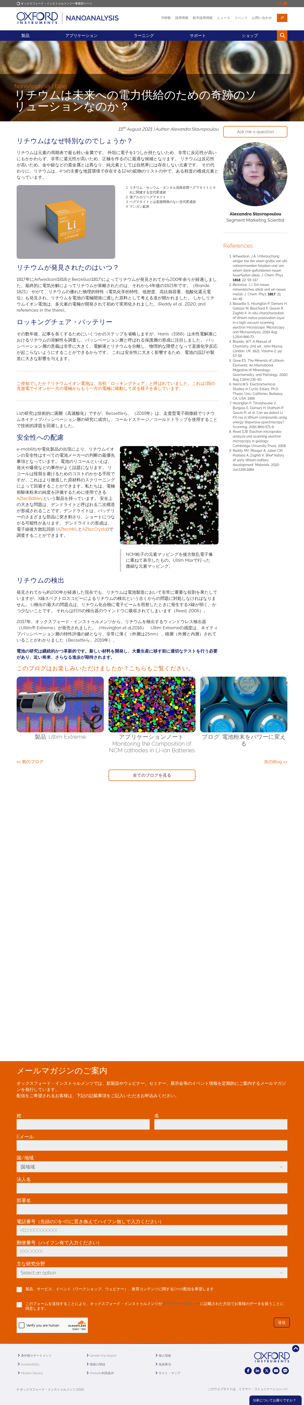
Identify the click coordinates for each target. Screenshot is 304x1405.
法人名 (25, 1179)
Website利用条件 (102, 1373)
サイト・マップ (169, 1373)
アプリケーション (81, 35)
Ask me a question (255, 131)
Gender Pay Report (103, 1355)
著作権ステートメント (36, 1355)
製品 (25, 35)
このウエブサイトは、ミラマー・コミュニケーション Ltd (247, 1389)
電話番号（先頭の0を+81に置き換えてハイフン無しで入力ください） (92, 1221)
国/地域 (26, 1157)
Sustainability (30, 1364)
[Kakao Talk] (285, 1370)
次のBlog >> (275, 761)
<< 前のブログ (30, 761)
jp (282, 18)
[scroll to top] (295, 1348)
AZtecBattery (30, 498)
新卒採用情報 (203, 18)
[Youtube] (276, 1370)
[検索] (271, 35)
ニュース (223, 18)
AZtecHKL (67, 529)
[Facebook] (248, 1370)
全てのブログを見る (152, 775)
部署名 (24, 1200)
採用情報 (181, 18)
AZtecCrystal (95, 529)
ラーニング (144, 35)
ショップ (250, 35)
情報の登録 (97, 1364)
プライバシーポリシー (181, 1303)
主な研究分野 (32, 1263)
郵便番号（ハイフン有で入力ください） (61, 1242)
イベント (241, 18)
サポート (198, 35)
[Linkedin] (257, 1370)
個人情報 (165, 1355)
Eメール (26, 1136)
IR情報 (166, 18)
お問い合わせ (262, 18)
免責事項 (165, 1364)
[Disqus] (152, 859)
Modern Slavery (32, 1373)
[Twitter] (266, 1370)
